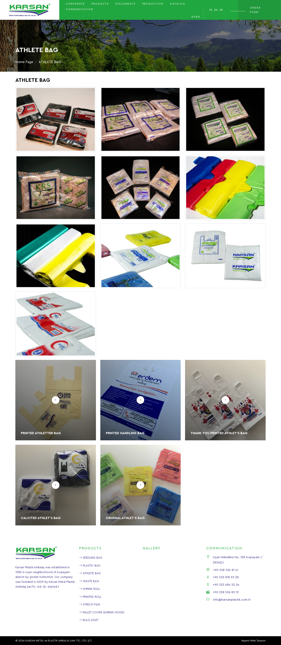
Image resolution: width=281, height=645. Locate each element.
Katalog (177, 3)
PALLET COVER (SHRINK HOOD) (103, 612)
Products (100, 3)
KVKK (196, 16)
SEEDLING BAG (92, 557)
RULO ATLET (90, 620)
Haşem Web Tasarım (253, 640)
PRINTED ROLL (91, 596)
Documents (125, 3)
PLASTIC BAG (91, 565)
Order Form (255, 9)
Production (153, 3)
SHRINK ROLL (91, 588)
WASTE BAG (90, 581)
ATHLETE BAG (91, 573)
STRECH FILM (91, 604)
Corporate (75, 3)
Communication (79, 9)
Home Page (24, 62)
